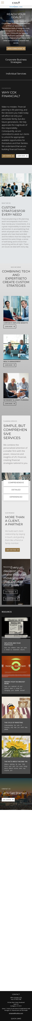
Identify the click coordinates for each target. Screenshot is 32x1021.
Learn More (21, 156)
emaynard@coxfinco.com (16, 1013)
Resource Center (10, 599)
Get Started (7, 156)
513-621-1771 (18, 997)
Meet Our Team (11, 550)
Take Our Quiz (9, 592)
